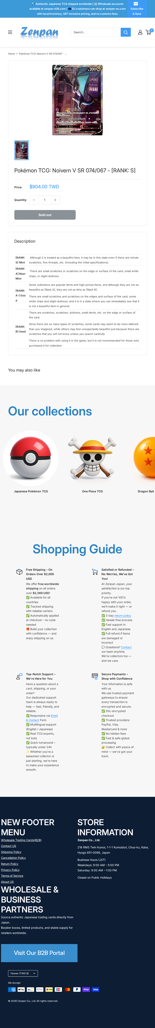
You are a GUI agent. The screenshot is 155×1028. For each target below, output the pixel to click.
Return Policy (9, 863)
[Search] (126, 32)
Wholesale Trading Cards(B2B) (21, 840)
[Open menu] (10, 32)
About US (7, 881)
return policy (123, 615)
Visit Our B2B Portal (39, 952)
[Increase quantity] (55, 200)
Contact (126, 647)
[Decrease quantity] (34, 200)
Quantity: (20, 200)
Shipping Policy (11, 852)
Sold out (45, 215)
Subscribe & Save (137, 11)
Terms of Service (12, 875)
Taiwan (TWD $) (19, 973)
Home (11, 53)
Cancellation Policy (13, 857)
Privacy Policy (10, 870)
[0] (148, 32)
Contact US (8, 846)
